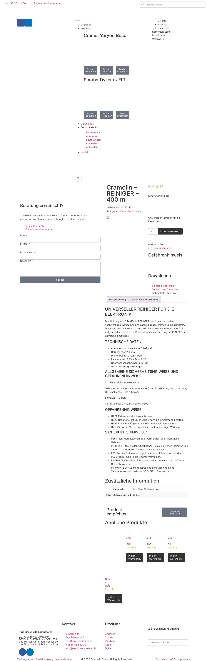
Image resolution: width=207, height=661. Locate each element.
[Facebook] (21, 23)
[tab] (118, 299)
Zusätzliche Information (144, 299)
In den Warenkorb (170, 231)
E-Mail (24, 244)
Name (23, 235)
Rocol (121, 35)
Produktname (27, 252)
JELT (121, 79)
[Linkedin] (28, 23)
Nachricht (26, 261)
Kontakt (85, 152)
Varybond (110, 35)
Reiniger (136, 211)
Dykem (107, 79)
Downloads (87, 123)
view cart (163, 24)
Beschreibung (117, 299)
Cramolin (86, 24)
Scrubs (91, 79)
